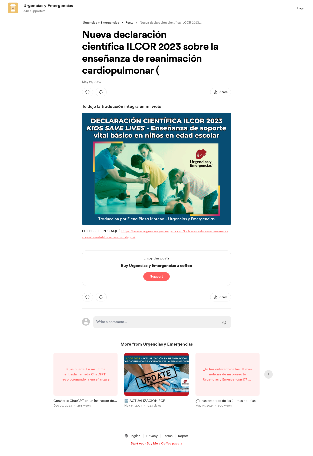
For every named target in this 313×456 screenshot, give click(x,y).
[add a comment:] (101, 92)
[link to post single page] (85, 380)
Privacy (152, 436)
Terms (167, 436)
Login (301, 8)
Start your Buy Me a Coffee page (155, 443)
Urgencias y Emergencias (48, 5)
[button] (132, 436)
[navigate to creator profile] (13, 8)
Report (183, 436)
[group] (85, 380)
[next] (268, 374)
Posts (129, 23)
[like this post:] (87, 92)
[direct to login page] (162, 322)
